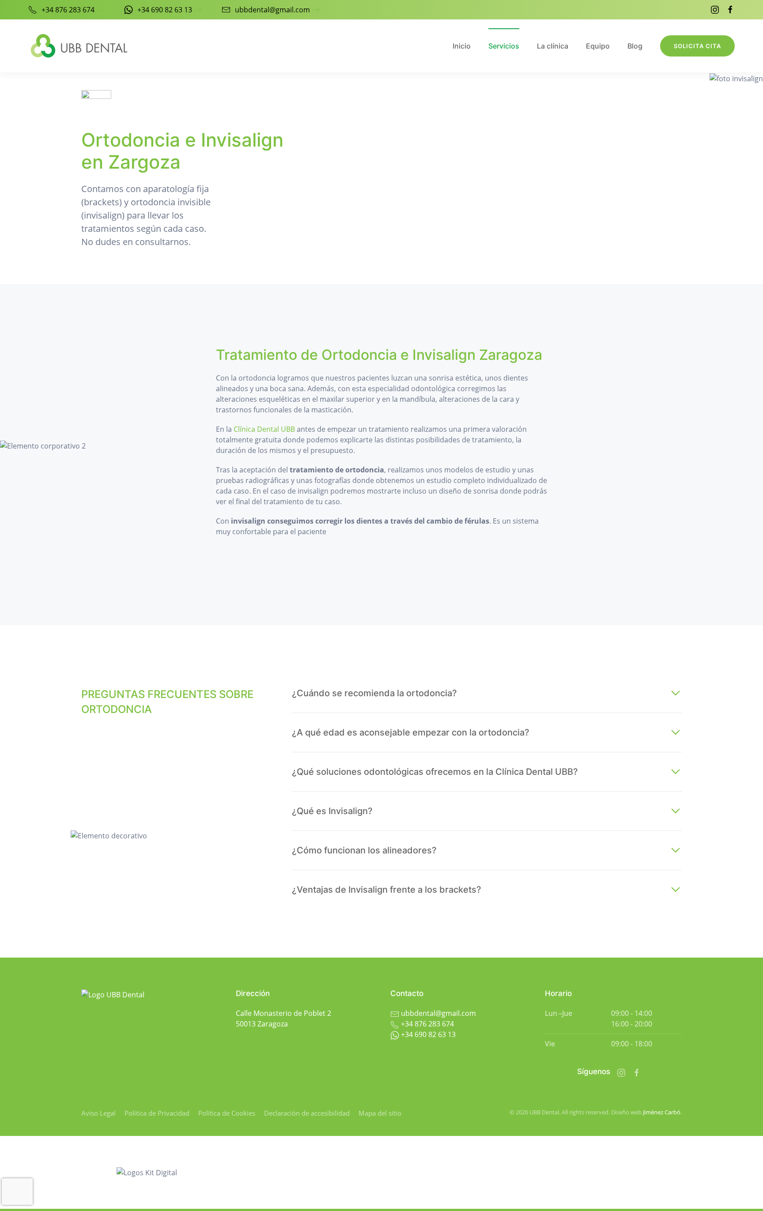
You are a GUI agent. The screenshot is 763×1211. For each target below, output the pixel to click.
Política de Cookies (226, 1113)
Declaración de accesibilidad (307, 1113)
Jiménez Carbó (661, 1112)
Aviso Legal (98, 1113)
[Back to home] (79, 46)
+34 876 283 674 (68, 10)
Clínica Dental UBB (264, 429)
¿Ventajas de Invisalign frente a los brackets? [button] (386, 889)
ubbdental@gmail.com (272, 10)
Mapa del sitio (380, 1113)
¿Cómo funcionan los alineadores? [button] (364, 850)
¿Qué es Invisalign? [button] (332, 811)
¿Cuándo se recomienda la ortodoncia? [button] (374, 693)
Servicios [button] (503, 45)
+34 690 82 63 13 (164, 10)
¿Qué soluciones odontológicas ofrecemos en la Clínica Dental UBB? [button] (435, 771)
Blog (634, 45)
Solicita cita (697, 45)
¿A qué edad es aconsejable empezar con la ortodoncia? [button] (410, 732)
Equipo (598, 45)
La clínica (552, 45)
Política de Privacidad (157, 1113)
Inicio (462, 45)
